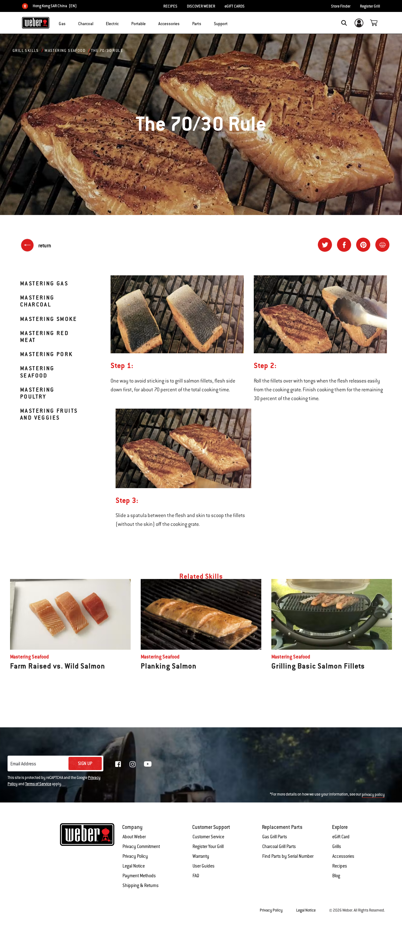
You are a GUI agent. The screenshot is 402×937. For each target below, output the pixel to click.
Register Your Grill (208, 846)
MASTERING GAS (44, 283)
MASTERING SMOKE (48, 318)
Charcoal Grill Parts (279, 846)
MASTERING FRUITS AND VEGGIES (49, 414)
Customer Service (208, 837)
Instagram (132, 764)
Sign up (85, 763)
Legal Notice (133, 866)
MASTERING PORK (46, 354)
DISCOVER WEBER (201, 6)
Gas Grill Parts (274, 837)
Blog (336, 876)
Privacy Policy (135, 856)
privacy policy (373, 794)
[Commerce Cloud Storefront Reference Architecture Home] (35, 22)
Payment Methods (139, 876)
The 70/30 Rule (107, 50)
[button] (69, 22)
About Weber (134, 837)
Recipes (339, 866)
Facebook (118, 764)
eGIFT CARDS (235, 6)
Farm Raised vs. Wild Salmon (57, 666)
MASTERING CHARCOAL (37, 301)
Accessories (343, 856)
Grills (336, 846)
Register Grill (370, 6)
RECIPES (170, 6)
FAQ (196, 876)
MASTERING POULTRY (37, 393)
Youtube (147, 764)
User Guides (204, 866)
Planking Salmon (168, 666)
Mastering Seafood (65, 50)
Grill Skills (26, 50)
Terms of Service (38, 783)
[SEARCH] (344, 23)
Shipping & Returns (140, 885)
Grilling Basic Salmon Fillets (318, 666)
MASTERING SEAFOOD (37, 372)
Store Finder (340, 6)
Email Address (23, 764)
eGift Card (341, 837)
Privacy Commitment (141, 846)
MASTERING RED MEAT (44, 336)
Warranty (201, 856)
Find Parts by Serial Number (287, 856)
